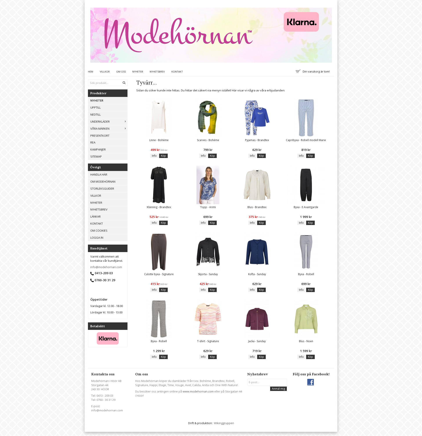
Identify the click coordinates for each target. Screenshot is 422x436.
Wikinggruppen (224, 423)
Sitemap (96, 156)
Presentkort (99, 136)
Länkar (95, 216)
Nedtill (95, 114)
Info (154, 156)
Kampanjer (98, 149)
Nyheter (137, 71)
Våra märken (99, 129)
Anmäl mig (278, 389)
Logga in (96, 238)
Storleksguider (102, 189)
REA (92, 142)
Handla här (98, 174)
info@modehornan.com (106, 267)
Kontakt (177, 71)
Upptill (95, 107)
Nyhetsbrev (157, 71)
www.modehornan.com (198, 391)
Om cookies (98, 231)
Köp (163, 156)
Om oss (121, 71)
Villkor (105, 71)
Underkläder (100, 122)
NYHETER (96, 100)
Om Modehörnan (102, 181)
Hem (90, 71)
